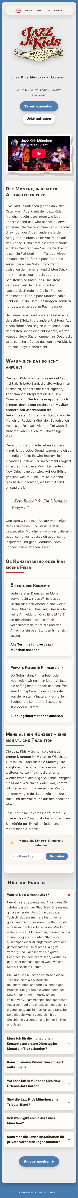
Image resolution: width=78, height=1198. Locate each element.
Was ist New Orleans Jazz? (28, 895)
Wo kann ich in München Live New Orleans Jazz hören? (34, 1100)
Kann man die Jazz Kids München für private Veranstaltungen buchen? (33, 1159)
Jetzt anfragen (39, 118)
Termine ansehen (38, 106)
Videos (38, 10)
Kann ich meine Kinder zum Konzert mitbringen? (28, 1082)
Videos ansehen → (37, 1184)
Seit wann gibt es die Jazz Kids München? (31, 1137)
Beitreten (57, 856)
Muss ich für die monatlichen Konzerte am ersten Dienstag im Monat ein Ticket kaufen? (32, 1061)
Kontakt (58, 10)
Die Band (28, 10)
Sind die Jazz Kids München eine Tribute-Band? (33, 1119)
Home (18, 10)
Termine (48, 10)
